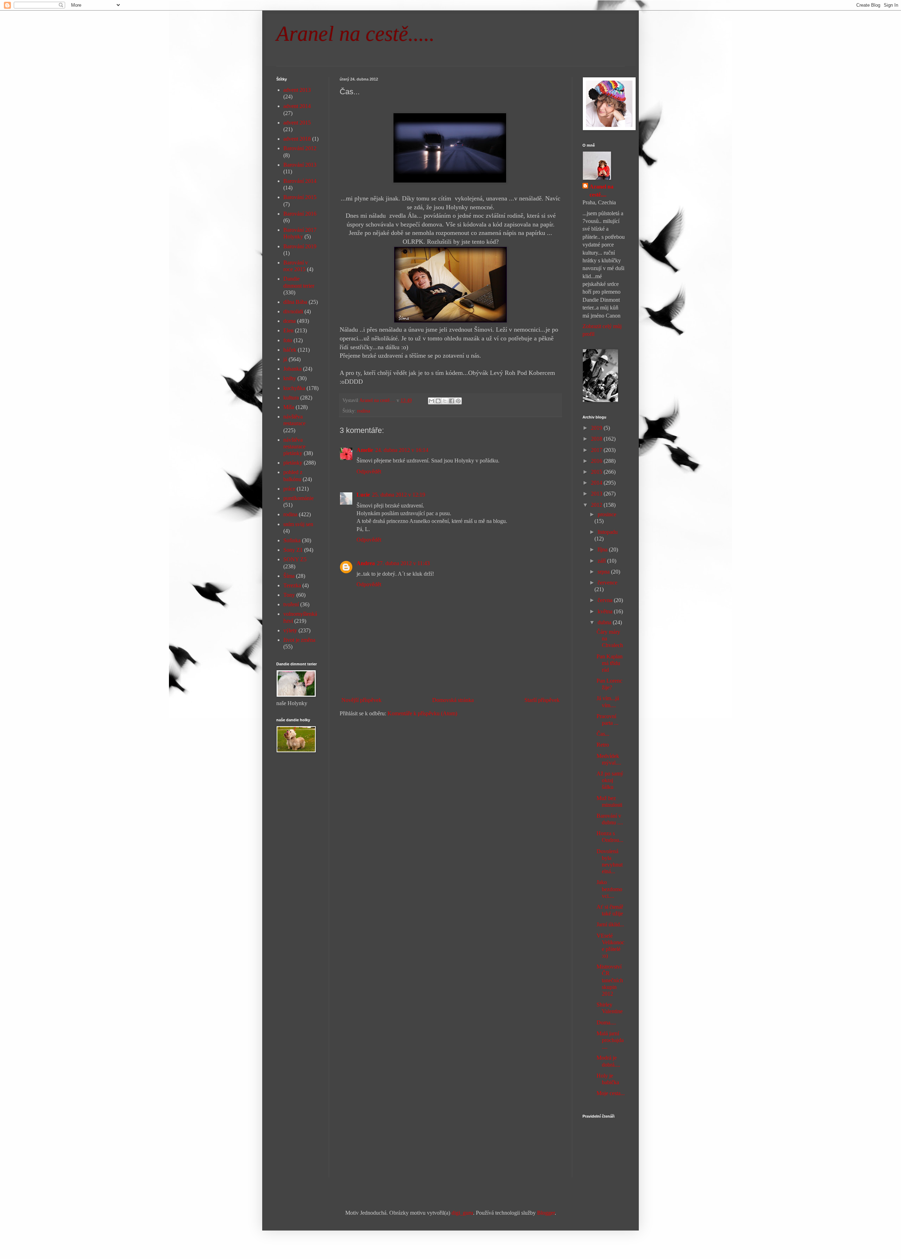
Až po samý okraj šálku (610, 780)
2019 (597, 428)
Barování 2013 (299, 165)
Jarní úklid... (610, 924)
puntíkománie (298, 498)
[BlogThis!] (438, 400)
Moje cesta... (611, 1093)
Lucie (363, 495)
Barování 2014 (299, 181)
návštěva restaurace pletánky (294, 446)
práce (289, 489)
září (602, 561)
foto (287, 340)
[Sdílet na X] (444, 400)
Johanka (292, 369)
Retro (603, 745)
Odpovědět (369, 471)
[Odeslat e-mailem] (431, 400)
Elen (288, 330)
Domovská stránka (453, 700)
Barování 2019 (299, 246)
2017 (597, 450)
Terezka (292, 585)
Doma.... (606, 1022)
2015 (597, 472)
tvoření (291, 604)
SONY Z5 (295, 559)
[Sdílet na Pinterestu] (458, 400)
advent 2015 (297, 123)
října (603, 549)
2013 (597, 494)
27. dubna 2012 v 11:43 (403, 563)
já (285, 359)
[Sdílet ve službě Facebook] (451, 400)
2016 (597, 461)
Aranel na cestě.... (601, 190)
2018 (597, 439)
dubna (605, 622)
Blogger (546, 1213)
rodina (363, 411)
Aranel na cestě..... (355, 33)
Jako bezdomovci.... (609, 889)
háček (289, 350)
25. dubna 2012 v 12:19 (398, 495)
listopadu (608, 532)
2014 (597, 483)
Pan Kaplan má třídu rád (610, 663)
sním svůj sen (298, 524)
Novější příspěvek (361, 700)
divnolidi (293, 311)
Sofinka (292, 540)
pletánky (292, 463)
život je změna (299, 640)
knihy (289, 378)
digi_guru (462, 1213)
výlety (290, 630)
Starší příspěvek (542, 700)
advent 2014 (297, 106)
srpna (604, 572)
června (606, 600)
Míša (288, 407)
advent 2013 (297, 90)
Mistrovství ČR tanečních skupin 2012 (610, 980)
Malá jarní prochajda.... (610, 1040)
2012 (597, 505)
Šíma (289, 576)
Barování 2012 (299, 148)
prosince (607, 514)
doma (289, 321)
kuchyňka (294, 388)
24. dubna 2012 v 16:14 (401, 450)
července (607, 583)
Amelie (365, 450)
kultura (291, 398)
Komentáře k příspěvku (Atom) (422, 713)
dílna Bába (295, 302)
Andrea (366, 563)
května (606, 611)
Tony (289, 595)
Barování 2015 (299, 197)
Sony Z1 (293, 550)
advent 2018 (297, 139)
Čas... (603, 734)
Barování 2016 (299, 214)
